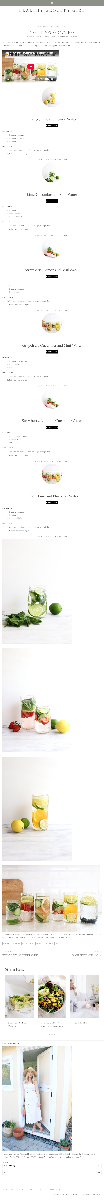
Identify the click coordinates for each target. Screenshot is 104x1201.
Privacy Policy (54, 1189)
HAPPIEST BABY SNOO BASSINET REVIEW (20, 953)
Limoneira (39, 943)
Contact (13, 1189)
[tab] (47, 1034)
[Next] (97, 1003)
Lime (32, 943)
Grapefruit (16, 943)
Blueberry (6, 943)
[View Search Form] (52, 17)
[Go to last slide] (7, 1003)
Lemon (24, 943)
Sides (60, 36)
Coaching (28, 1189)
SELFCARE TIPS (80, 1023)
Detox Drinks (37, 36)
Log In (20, 1189)
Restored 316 (97, 1194)
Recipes (54, 36)
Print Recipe (52, 125)
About (5, 1189)
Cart (44, 1189)
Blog (29, 36)
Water (58, 943)
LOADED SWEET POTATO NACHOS (87, 953)
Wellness (73, 36)
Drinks (46, 36)
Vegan (65, 36)
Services (37, 1189)
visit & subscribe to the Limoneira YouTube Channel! (51, 937)
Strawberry (50, 943)
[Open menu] (52, 3)
